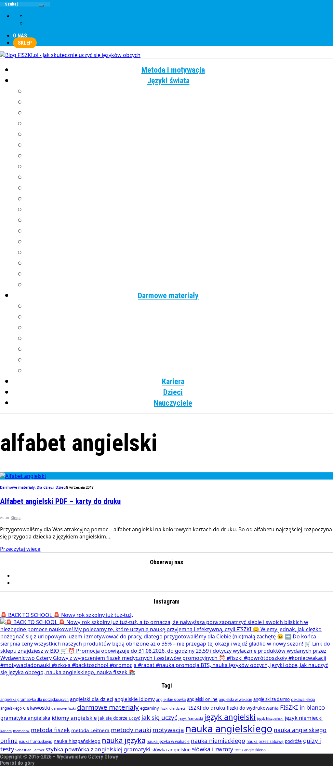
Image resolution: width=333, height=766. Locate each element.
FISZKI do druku (205, 707)
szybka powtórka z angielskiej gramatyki (98, 749)
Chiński (179, 102)
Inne (179, 284)
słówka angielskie (171, 749)
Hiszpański (180, 134)
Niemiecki (179, 188)
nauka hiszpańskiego (77, 741)
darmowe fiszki (63, 708)
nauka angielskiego (229, 728)
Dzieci (173, 392)
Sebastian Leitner (29, 750)
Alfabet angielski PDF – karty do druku (60, 501)
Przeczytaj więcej (21, 548)
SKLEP (25, 43)
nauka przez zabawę (265, 741)
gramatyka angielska (25, 717)
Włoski (179, 274)
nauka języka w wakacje (168, 741)
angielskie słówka (171, 699)
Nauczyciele (173, 403)
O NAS (20, 36)
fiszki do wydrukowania (253, 708)
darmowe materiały (108, 707)
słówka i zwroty (212, 749)
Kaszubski (179, 155)
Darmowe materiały (168, 295)
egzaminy (149, 708)
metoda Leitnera (90, 730)
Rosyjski (179, 231)
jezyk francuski (191, 718)
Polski (179, 209)
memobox (21, 731)
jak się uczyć (159, 717)
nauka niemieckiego (218, 741)
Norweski (179, 198)
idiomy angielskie (74, 717)
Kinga (15, 517)
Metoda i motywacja (173, 70)
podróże (293, 741)
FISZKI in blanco (302, 707)
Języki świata (168, 80)
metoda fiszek (50, 730)
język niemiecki (304, 717)
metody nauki (131, 730)
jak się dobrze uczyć (119, 718)
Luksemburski (179, 177)
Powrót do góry (17, 763)
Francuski (179, 113)
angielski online (202, 699)
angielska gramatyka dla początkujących (34, 699)
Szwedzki (179, 241)
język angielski (230, 717)
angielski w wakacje (235, 699)
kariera (6, 731)
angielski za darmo (271, 699)
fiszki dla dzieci (172, 708)
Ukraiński (179, 252)
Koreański (179, 166)
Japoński (180, 145)
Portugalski (179, 220)
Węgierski (179, 263)
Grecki (179, 123)
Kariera (173, 381)
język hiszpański (270, 718)
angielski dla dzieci (91, 699)
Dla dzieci (179, 370)
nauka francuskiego (35, 741)
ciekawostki (36, 707)
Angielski (179, 91)
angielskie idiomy (134, 699)
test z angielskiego (250, 749)
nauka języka (123, 740)
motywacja (168, 730)
